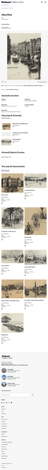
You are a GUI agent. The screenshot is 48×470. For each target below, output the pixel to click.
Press (2, 411)
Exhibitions (3, 428)
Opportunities (4, 436)
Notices (2, 465)
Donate (2, 434)
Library (2, 451)
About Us (3, 409)
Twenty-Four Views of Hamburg (20, 132)
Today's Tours (4, 423)
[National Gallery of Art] (24, 357)
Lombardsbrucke (17, 139)
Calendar (3, 421)
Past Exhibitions (4, 456)
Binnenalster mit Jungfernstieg (20, 123)
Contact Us (3, 413)
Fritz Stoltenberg (4, 27)
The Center (3, 446)
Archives (3, 453)
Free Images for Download (6, 442)
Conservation (4, 449)
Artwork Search (4, 444)
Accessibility (4, 426)
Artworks (6, 8)
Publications (3, 458)
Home (2, 8)
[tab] (5, 170)
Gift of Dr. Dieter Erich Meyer (31, 100)
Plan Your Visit (4, 419)
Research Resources (6, 157)
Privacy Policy (3, 467)
